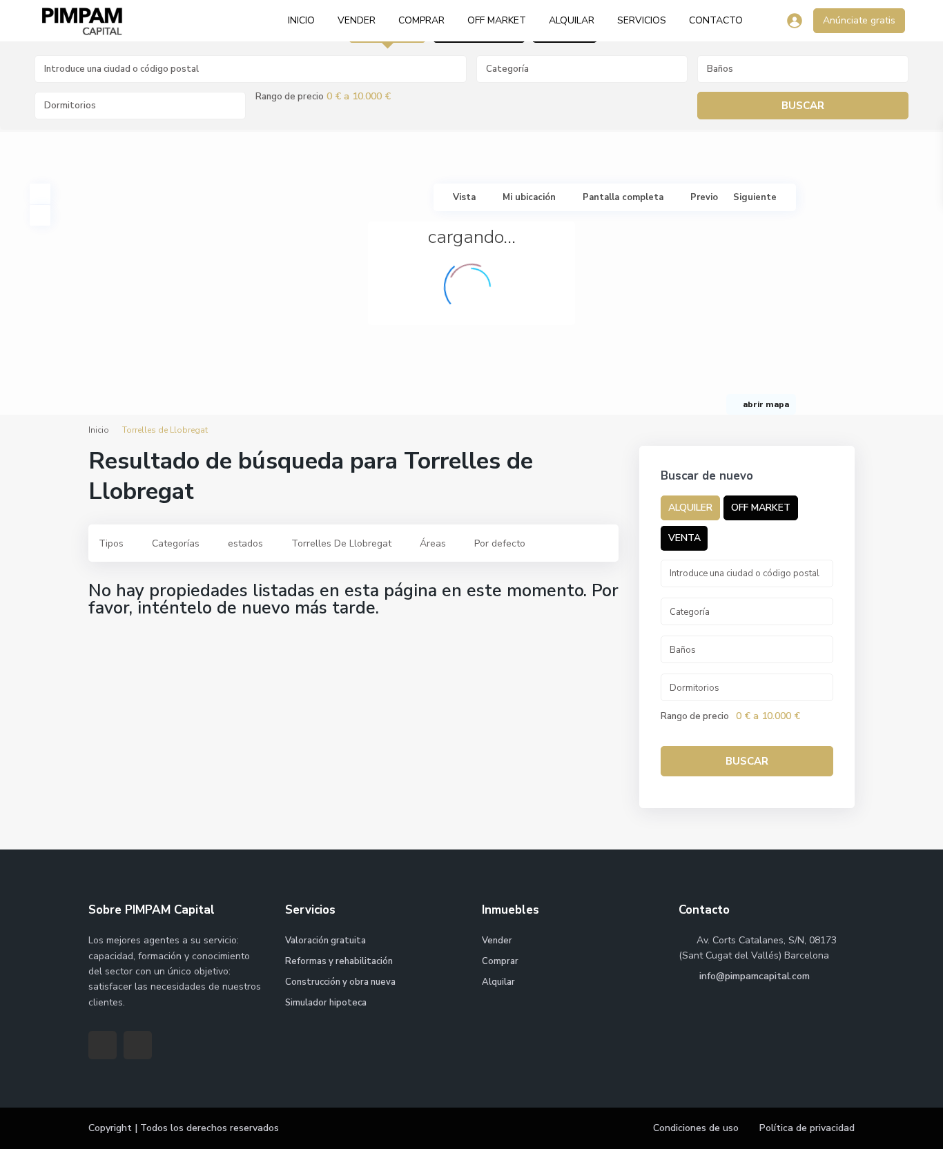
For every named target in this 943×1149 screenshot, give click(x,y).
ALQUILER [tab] (690, 507)
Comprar (421, 20)
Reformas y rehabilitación (339, 961)
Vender (357, 20)
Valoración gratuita (325, 940)
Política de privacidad (807, 1128)
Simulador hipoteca (326, 1002)
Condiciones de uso (696, 1128)
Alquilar (571, 20)
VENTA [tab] (684, 537)
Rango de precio (289, 96)
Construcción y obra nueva (340, 982)
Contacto (716, 20)
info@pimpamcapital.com (753, 976)
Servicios (641, 20)
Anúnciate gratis (859, 20)
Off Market (496, 20)
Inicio (301, 20)
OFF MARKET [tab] (760, 507)
